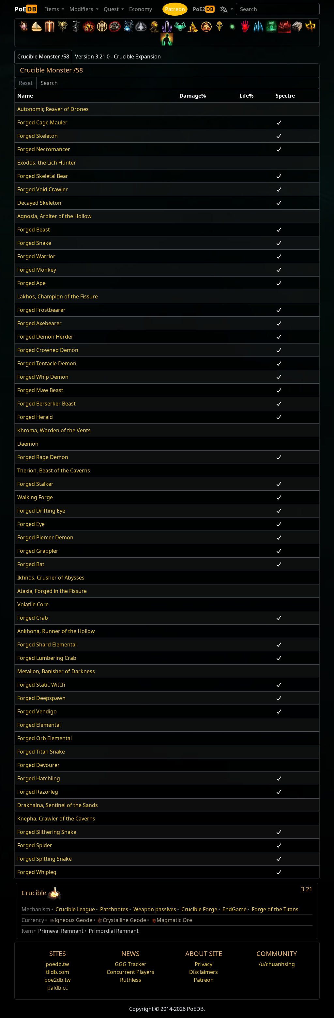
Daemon (27, 443)
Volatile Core (33, 604)
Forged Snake (34, 243)
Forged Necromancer (43, 149)
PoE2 (203, 9)
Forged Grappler (37, 550)
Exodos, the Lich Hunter (46, 162)
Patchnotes (114, 909)
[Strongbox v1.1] (297, 26)
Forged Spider (34, 845)
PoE (25, 9)
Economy (140, 9)
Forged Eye (31, 524)
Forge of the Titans (275, 909)
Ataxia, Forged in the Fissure (52, 591)
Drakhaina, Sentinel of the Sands (57, 805)
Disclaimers (203, 972)
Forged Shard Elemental (47, 644)
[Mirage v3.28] (23, 26)
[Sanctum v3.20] (49, 26)
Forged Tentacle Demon (46, 363)
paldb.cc (57, 987)
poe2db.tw (57, 979)
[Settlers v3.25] (36, 26)
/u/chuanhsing (277, 964)
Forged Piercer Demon (45, 537)
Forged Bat (30, 564)
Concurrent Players (130, 972)
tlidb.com (57, 972)
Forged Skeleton (37, 135)
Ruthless (130, 979)
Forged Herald (35, 417)
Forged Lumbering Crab (46, 657)
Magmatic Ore (174, 920)
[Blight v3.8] (153, 26)
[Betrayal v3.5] (180, 26)
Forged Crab (32, 617)
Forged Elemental (39, 724)
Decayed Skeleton (39, 202)
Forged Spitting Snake (44, 858)
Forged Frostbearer (41, 309)
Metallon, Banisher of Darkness (56, 671)
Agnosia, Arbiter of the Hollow (54, 216)
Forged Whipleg (36, 872)
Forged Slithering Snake (46, 831)
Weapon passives (154, 909)
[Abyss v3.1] (232, 26)
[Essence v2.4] (258, 26)
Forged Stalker (35, 483)
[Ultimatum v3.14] (88, 26)
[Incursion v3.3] (206, 26)
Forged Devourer (38, 765)
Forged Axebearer (39, 323)
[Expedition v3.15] (75, 26)
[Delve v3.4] (193, 26)
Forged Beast (33, 229)
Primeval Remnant (61, 930)
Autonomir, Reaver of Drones (53, 109)
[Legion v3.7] (167, 26)
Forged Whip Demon (42, 376)
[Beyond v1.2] (284, 26)
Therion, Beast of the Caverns (53, 470)
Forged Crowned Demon (47, 350)
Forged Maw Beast (40, 390)
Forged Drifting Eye (41, 510)
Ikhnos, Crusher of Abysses (50, 577)
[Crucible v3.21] (54, 892)
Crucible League (75, 909)
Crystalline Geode (124, 920)
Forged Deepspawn (41, 698)
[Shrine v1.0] (310, 26)
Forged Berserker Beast (46, 403)
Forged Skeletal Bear (42, 176)
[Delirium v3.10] (140, 26)
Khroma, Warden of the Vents (54, 430)
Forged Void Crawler (42, 189)
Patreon (175, 9)
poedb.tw (57, 964)
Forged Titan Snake (41, 751)
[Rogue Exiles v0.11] (167, 39)
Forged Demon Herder (45, 336)
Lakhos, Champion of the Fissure (57, 296)
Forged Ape (31, 283)
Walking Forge (35, 497)
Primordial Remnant (114, 930)
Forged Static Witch (41, 684)
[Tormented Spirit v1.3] (271, 26)
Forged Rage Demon (42, 457)
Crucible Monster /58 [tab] (43, 56)
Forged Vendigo (37, 711)
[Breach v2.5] (245, 26)
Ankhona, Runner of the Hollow (56, 631)
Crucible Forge (199, 909)
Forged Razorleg (37, 791)
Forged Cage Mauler (42, 122)
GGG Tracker (130, 964)
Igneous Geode (73, 920)
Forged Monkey (36, 269)
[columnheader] (96, 96)
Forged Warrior (36, 256)
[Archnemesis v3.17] (62, 26)
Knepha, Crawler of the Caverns (56, 818)
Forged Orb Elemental (44, 738)
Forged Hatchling (38, 778)
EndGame (234, 909)
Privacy (203, 964)
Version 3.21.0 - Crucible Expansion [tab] (118, 56)
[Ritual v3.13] (101, 26)
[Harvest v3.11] (127, 26)
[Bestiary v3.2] (219, 26)
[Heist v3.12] (114, 26)
